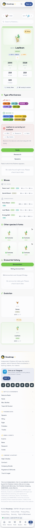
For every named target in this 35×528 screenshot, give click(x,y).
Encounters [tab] (17, 264)
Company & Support (10, 455)
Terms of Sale (15, 512)
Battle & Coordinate (11, 391)
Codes (3, 450)
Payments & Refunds (8, 470)
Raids (14, 524)
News (3, 442)
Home (4, 524)
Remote (9, 524)
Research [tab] (17, 154)
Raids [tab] (17, 150)
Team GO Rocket (7, 406)
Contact (4, 462)
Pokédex (4, 426)
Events (3, 439)
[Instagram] (13, 385)
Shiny (28, 31)
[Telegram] (3, 385)
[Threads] (27, 385)
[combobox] (17, 22)
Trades (3, 430)
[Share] (17, 58)
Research (4, 446)
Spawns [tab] (17, 159)
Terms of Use (5, 512)
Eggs (3, 422)
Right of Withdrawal (24, 514)
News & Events (9, 435)
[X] (17, 385)
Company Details (7, 466)
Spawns (20, 524)
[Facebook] (8, 385)
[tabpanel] (17, 169)
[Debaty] (22, 385)
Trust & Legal (5, 473)
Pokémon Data (8, 411)
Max (25, 524)
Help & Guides (5, 459)
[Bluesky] (32, 385)
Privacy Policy (25, 512)
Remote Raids (6, 395)
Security (14, 514)
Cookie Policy (5, 514)
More (30, 524)
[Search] (21, 4)
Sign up (28, 4)
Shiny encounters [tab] (17, 269)
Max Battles (5, 402)
